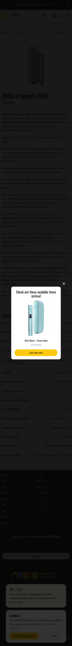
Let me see (36, 353)
